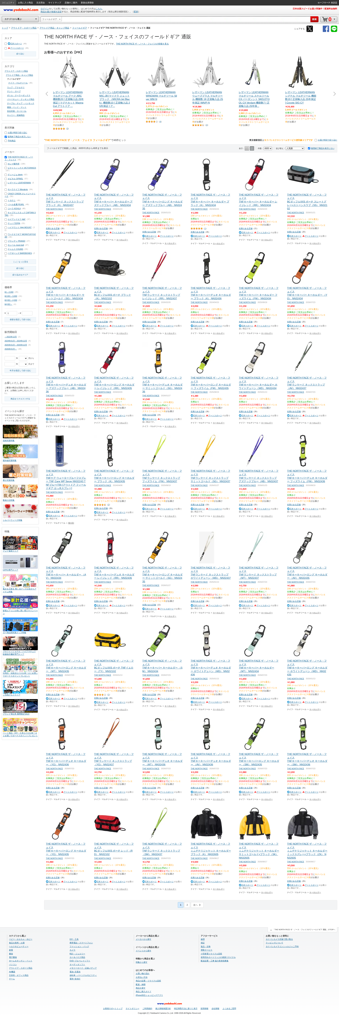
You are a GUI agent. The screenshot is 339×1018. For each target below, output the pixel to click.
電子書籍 (13, 957)
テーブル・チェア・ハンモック (20, 103)
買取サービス (206, 950)
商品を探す (140, 988)
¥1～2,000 (9, 292)
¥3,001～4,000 (11, 300)
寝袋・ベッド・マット (16, 107)
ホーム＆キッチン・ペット (20, 961)
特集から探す (141, 962)
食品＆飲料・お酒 (17, 943)
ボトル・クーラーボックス (18, 95)
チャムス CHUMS (15, 249)
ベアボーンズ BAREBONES (20, 253)
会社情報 (215, 1008)
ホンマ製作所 (13, 164)
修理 (203, 939)
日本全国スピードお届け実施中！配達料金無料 (315, 8)
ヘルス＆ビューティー (18, 946)
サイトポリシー (132, 1008)
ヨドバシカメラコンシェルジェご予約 (282, 946)
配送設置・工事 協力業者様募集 (214, 961)
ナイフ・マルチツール (18, 83)
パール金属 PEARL (16, 204)
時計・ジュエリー (77, 954)
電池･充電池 (75, 972)
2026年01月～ (11, 349)
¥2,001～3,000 (11, 296)
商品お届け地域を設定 (51, 11)
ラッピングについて (274, 943)
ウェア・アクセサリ (16, 87)
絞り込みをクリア (20, 275)
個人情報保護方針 (163, 1008)
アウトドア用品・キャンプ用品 (19, 75)
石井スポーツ (16, 44)
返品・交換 (205, 946)
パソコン (13, 964)
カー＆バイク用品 (77, 957)
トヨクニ (12, 200)
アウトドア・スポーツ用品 (16, 71)
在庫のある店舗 (53, 228)
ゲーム (12, 979)
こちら (99, 8)
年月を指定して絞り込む (20, 370)
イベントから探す (143, 951)
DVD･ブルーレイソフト (80, 961)
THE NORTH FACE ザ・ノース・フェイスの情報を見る (142, 44)
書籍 (11, 954)
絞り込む (20, 54)
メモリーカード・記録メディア (83, 968)
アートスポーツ (17, 48)
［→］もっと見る (20, 262)
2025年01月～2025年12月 (16, 345)
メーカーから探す (143, 939)
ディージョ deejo (15, 174)
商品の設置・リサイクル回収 (148, 981)
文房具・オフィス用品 (18, 975)
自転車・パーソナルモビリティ (83, 975)
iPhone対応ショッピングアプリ (149, 995)
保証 (203, 943)
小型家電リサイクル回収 (211, 954)
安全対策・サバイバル (16, 111)
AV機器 (12, 972)
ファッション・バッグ (79, 946)
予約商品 (12, 141)
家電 (11, 950)
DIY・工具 (74, 939)
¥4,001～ (8, 304)
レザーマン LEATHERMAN (19, 183)
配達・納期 (140, 984)
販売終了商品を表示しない (322, 148)
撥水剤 (71, 523)
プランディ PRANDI (16, 241)
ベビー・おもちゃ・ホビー (20, 939)
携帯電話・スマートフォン (81, 943)
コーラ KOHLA (14, 208)
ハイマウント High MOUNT (20, 227)
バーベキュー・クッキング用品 (20, 99)
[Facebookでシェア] (326, 31)
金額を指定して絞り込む (20, 319)
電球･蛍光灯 (75, 979)
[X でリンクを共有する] (310, 31)
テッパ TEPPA (14, 223)
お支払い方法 (141, 977)
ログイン (45, 8)
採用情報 (204, 1008)
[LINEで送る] (334, 31)
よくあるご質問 (229, 1008)
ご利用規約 (147, 1008)
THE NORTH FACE (54, 209)
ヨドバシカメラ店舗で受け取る (279, 939)
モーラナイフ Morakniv (18, 189)
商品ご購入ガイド (143, 991)
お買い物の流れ (142, 973)
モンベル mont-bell (16, 245)
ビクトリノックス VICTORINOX (22, 168)
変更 (136, 11)
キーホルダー (74, 240)
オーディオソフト (77, 964)
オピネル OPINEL (15, 179)
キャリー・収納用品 (16, 115)
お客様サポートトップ (113, 1008)
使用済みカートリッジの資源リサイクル (218, 957)
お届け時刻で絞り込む (327, 140)
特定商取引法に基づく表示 (185, 1008)
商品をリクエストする (20, 399)
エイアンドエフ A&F (17, 219)
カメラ (72, 950)
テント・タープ (14, 91)
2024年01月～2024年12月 (16, 341)
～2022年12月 (11, 337)
